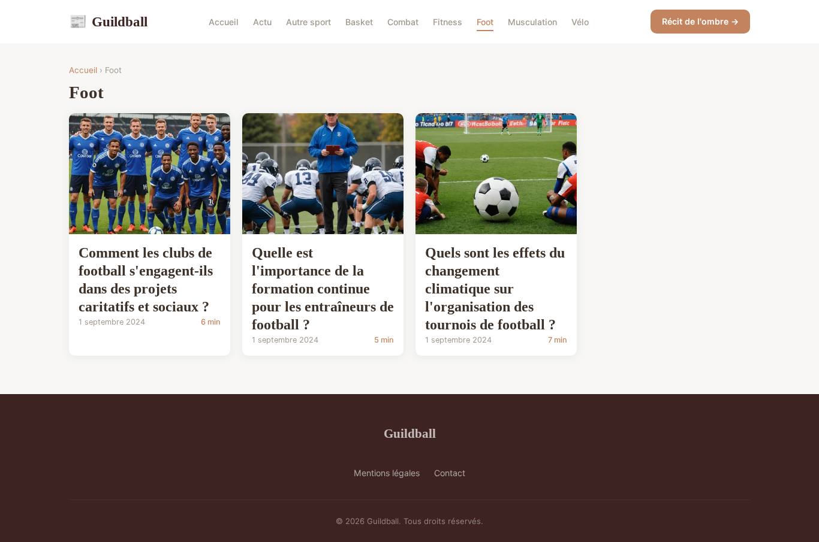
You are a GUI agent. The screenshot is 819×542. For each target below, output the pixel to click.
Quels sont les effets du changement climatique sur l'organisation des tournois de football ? (495, 288)
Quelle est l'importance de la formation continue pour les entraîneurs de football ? (323, 288)
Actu (262, 22)
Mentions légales (387, 473)
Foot (485, 22)
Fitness (447, 22)
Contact (449, 473)
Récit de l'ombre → (700, 21)
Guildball (108, 21)
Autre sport (308, 22)
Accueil (224, 22)
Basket (359, 22)
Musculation (532, 22)
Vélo (580, 22)
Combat (402, 22)
